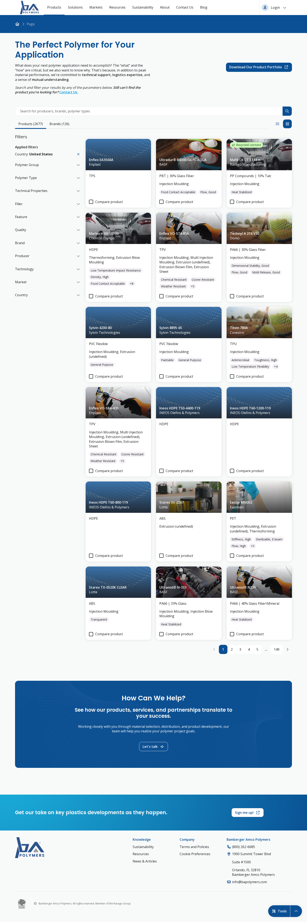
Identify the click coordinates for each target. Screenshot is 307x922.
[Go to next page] (287, 649)
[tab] (30, 124)
